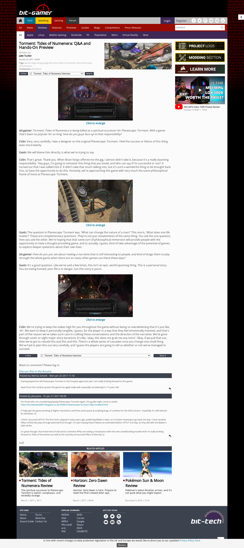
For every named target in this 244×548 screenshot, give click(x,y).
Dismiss (122, 545)
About (23, 518)
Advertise (40, 518)
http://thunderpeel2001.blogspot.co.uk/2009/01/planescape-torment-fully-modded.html (64, 404)
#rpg (45, 62)
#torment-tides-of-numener (62, 62)
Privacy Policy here (189, 540)
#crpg (40, 62)
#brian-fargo (31, 62)
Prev (24, 74)
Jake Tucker (25, 55)
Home (23, 515)
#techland (36, 68)
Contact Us (41, 521)
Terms (38, 515)
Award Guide (27, 521)
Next (88, 74)
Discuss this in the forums (35, 371)
